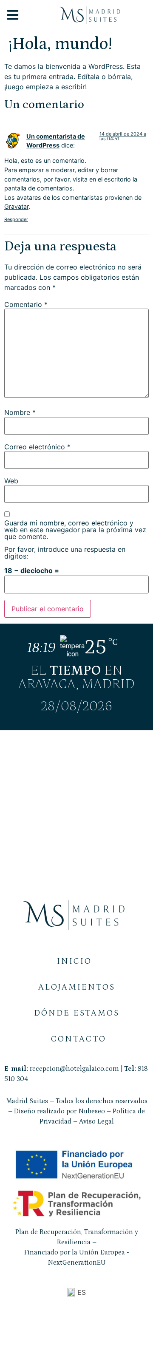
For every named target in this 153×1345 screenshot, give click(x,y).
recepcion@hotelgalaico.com (74, 1069)
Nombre (20, 412)
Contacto (78, 1039)
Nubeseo (91, 1111)
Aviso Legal (96, 1121)
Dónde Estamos (76, 1013)
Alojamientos (76, 987)
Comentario (26, 304)
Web (11, 480)
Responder (16, 219)
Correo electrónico (37, 446)
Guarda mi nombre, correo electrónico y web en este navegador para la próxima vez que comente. (75, 529)
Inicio (74, 961)
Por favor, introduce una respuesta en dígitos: (64, 552)
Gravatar (16, 206)
